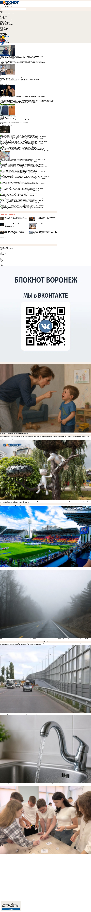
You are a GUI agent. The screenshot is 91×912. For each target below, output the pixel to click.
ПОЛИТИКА (2, 27)
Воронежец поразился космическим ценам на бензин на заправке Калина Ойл (17, 60)
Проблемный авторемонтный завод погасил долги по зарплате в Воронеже (16, 190)
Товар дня (2, 103)
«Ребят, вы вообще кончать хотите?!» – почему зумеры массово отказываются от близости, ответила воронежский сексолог (27, 100)
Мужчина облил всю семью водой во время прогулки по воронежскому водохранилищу (42, 501)
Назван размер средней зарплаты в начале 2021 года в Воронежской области (17, 173)
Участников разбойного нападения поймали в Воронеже (69, 501)
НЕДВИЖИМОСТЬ (4, 23)
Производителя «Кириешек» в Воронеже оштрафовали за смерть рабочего (16, 202)
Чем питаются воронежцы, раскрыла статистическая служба (19, 502)
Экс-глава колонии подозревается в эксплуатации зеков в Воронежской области (17, 188)
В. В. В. (1, 123)
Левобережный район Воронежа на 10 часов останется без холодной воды (15, 783)
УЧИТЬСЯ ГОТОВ (7, 38)
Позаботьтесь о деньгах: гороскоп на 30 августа (10, 505)
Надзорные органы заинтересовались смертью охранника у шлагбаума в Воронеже (18, 134)
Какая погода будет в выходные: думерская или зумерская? (13, 81)
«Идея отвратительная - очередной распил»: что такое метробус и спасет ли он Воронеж (19, 79)
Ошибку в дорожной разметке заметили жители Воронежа (12, 436)
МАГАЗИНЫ (6, 42)
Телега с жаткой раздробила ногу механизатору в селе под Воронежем (15, 161)
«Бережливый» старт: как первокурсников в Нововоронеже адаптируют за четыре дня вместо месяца (19, 854)
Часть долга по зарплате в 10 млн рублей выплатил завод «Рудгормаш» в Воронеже (18, 138)
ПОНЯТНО (10, 909)
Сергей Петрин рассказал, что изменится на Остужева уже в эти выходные (15, 714)
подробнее (11, 248)
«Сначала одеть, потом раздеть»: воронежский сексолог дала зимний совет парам (18, 102)
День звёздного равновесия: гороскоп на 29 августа (11, 643)
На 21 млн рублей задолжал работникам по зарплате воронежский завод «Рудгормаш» (19, 141)
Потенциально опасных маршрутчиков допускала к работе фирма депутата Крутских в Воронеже (21, 150)
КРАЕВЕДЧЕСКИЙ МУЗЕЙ (6, 20)
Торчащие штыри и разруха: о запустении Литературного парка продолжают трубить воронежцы (21, 61)
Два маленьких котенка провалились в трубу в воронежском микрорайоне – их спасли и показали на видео (20, 644)
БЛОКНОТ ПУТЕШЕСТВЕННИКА (7, 14)
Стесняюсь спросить (4, 84)
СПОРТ (1, 30)
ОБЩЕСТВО (2, 26)
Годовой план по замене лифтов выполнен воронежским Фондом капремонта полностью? (74, 643)
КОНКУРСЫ (2, 18)
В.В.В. (1, 15)
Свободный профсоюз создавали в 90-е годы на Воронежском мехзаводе (16, 169)
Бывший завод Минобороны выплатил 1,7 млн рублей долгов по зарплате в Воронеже (18, 166)
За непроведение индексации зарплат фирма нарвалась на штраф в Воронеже (17, 164)
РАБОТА (8, 36)
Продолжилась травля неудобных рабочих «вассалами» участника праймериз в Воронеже (19, 178)
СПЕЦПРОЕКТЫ (3, 29)
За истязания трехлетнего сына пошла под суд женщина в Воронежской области (14, 433)
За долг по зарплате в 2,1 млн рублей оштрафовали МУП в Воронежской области (17, 159)
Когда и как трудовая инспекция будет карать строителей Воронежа (14, 193)
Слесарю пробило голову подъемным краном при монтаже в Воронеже (15, 185)
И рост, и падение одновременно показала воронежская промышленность (33, 505)
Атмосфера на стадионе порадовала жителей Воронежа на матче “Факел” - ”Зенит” (16, 567)
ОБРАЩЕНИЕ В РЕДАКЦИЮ (6, 24)
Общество (43, 134)
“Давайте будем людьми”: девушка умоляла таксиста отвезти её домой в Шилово (38, 436)
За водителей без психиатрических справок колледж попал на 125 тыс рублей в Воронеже (19, 176)
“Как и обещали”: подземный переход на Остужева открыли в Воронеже (45, 567)
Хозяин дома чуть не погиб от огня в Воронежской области (30, 437)
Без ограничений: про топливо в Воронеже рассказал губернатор (46, 638)
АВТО (1, 12)
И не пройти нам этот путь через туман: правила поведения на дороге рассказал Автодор (17, 638)
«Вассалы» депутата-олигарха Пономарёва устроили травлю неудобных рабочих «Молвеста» (20, 181)
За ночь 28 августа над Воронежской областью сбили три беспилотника (72, 638)
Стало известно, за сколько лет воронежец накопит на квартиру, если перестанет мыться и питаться (39, 643)
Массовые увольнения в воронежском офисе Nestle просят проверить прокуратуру (18, 205)
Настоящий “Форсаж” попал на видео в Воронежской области (71, 567)
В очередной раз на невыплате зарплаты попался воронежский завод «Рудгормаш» (18, 146)
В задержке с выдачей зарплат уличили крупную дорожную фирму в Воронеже (17, 143)
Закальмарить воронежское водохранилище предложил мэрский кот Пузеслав (43, 783)
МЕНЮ (1, 11)
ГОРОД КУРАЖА (3, 16)
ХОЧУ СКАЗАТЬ (3, 34)
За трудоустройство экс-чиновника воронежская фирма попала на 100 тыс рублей (18, 171)
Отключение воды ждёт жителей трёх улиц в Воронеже (69, 783)
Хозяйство (2, 83)
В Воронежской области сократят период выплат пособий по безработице (16, 210)
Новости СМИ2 (3, 237)
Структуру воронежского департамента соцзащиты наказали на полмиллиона (17, 200)
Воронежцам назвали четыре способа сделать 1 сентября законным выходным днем (18, 136)
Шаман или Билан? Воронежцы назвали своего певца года (12, 80)
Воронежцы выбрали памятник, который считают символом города (13, 501)
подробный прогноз (4, 248)
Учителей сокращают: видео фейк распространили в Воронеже (66, 436)
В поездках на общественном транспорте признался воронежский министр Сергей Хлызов (55, 854)
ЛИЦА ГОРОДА (3, 21)
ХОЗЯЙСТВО (3, 33)
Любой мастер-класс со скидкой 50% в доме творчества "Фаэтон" (14, 119)
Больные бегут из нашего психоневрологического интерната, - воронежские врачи (17, 197)
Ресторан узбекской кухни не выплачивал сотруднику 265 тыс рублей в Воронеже (17, 183)
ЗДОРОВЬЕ (2, 17)
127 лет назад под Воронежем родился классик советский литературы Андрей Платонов (45, 714)
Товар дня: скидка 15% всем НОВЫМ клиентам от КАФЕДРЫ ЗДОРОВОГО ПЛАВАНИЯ (19, 121)
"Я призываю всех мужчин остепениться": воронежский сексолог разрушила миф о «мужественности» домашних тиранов (26, 101)
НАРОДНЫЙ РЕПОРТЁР (5, 22)
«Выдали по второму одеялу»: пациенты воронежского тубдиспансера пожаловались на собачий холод (22, 62)
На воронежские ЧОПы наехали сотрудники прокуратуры (12, 195)
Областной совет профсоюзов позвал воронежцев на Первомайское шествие (16, 207)
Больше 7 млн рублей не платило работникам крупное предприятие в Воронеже (17, 148)
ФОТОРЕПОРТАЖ (4, 32)
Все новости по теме (4, 58)
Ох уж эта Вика (3, 63)
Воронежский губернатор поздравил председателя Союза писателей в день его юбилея (57, 437)
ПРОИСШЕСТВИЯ (4, 28)
